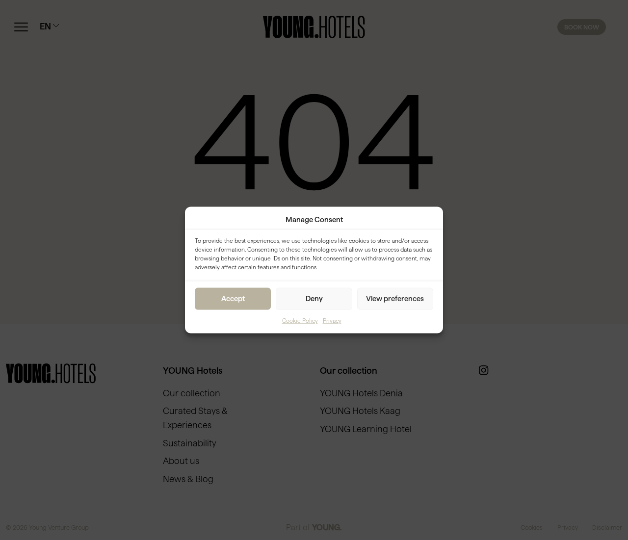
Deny (314, 298)
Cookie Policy (300, 320)
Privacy (332, 320)
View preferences (395, 298)
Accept (233, 298)
